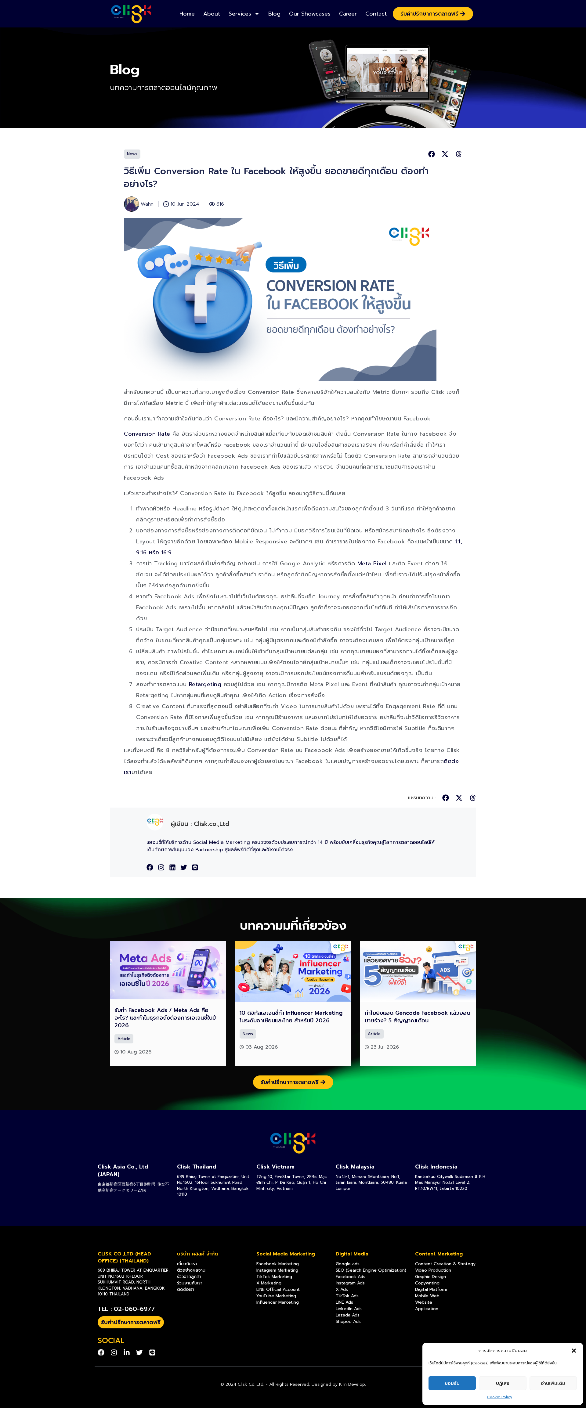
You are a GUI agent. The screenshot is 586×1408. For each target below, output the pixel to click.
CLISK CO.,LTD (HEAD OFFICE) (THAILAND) (124, 1257)
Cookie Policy (499, 1397)
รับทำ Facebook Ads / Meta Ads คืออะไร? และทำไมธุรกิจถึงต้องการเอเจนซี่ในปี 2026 (165, 1018)
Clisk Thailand (196, 1166)
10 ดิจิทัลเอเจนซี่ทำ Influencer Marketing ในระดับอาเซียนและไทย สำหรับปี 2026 (291, 1017)
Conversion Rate (147, 434)
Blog (274, 14)
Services (240, 14)
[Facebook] (149, 867)
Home (187, 14)
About (211, 14)
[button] (574, 1351)
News (132, 154)
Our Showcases (310, 14)
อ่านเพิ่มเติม (553, 1383)
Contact (376, 14)
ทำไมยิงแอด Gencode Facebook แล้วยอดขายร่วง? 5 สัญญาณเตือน (417, 1017)
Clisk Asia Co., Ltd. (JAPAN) (124, 1170)
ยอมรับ (452, 1383)
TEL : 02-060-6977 (126, 1308)
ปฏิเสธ (502, 1383)
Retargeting (205, 684)
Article (124, 1039)
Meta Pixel (372, 563)
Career (348, 14)
